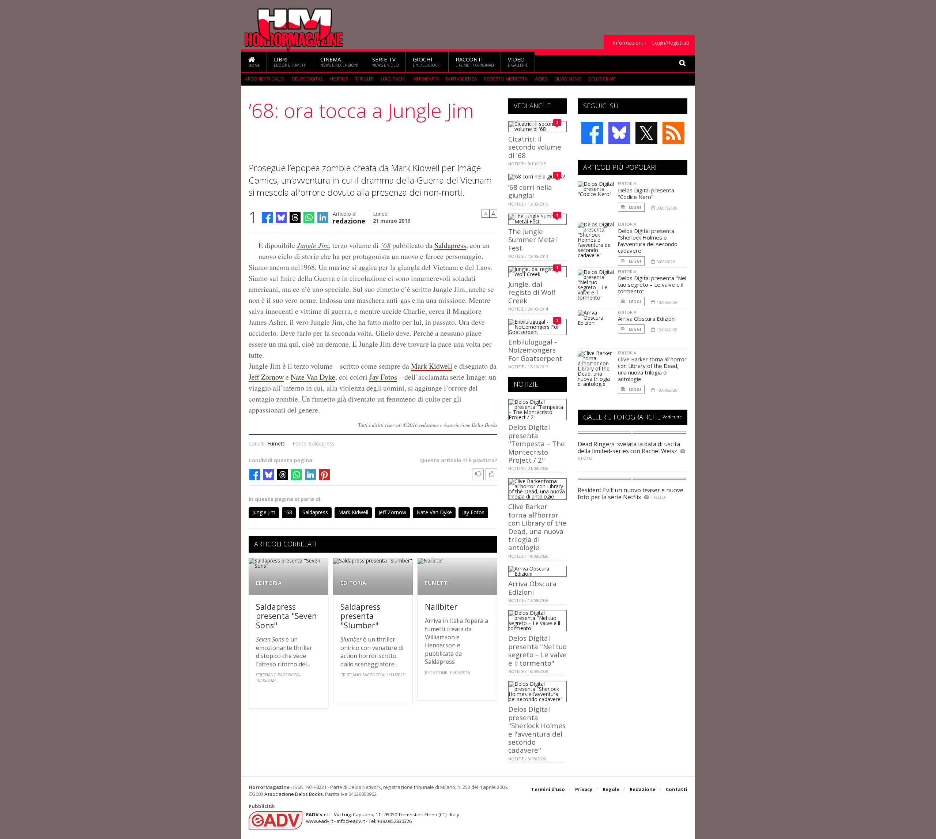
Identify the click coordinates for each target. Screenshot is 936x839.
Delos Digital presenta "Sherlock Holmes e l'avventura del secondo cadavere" (537, 729)
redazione (349, 220)
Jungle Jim (313, 245)
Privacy (583, 789)
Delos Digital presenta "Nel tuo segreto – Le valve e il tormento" (537, 650)
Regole (611, 789)
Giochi (427, 62)
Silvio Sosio (568, 79)
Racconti (475, 62)
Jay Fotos (383, 377)
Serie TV (385, 62)
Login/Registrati (670, 42)
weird (541, 79)
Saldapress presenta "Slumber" (360, 616)
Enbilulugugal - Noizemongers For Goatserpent (535, 350)
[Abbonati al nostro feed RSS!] (673, 132)
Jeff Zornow (266, 377)
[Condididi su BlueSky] (281, 217)
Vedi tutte (672, 417)
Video (518, 62)
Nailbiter (441, 606)
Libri (290, 62)
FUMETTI (437, 583)
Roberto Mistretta (506, 79)
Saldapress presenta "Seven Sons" (286, 616)
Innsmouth (425, 79)
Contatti (676, 789)
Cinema (339, 62)
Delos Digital (307, 79)
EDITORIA (269, 583)
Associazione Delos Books (293, 794)
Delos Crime (601, 79)
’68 (385, 245)
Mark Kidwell (431, 366)
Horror (339, 79)
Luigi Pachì (393, 79)
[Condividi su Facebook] (267, 217)
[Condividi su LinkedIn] (323, 217)
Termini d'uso (548, 789)
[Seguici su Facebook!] (592, 132)
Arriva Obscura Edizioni (532, 587)
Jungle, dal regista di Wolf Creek (532, 292)
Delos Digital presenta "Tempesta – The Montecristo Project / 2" (536, 443)
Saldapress (450, 245)
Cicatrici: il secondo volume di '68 (534, 147)
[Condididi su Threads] (295, 217)
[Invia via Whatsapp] (309, 217)
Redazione (643, 789)
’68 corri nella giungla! (530, 191)
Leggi (634, 207)
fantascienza (461, 79)
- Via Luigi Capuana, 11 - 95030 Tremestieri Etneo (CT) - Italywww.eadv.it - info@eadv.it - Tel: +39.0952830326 (382, 817)
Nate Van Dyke (313, 377)
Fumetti (276, 443)
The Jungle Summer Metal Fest (532, 239)
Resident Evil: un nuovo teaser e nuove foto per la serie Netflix (630, 493)
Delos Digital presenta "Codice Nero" (646, 193)
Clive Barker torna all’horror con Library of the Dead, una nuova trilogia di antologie (537, 527)
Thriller (364, 79)
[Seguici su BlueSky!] (619, 132)
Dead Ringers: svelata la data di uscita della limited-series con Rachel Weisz (629, 447)
